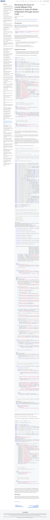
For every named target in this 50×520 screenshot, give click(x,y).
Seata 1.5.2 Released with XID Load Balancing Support (8, 41)
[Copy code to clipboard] (38, 31)
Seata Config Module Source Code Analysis (7, 93)
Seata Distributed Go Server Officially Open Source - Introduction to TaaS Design (8, 141)
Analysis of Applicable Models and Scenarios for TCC (7, 156)
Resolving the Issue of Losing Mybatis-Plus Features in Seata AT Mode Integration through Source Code (7, 122)
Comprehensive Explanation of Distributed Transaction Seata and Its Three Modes (8, 136)
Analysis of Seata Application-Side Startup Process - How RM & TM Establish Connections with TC (7, 65)
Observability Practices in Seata (7, 31)
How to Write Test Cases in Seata (7, 23)
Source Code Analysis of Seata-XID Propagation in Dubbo (7, 96)
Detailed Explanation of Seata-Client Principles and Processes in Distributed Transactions (8, 150)
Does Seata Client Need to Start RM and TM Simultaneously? (8, 129)
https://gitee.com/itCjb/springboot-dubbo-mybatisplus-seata (28, 19)
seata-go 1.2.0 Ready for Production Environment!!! (8, 33)
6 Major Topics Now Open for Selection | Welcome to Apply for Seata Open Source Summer (7, 36)
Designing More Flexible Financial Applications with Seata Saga (7, 133)
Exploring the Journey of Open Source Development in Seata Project (8, 25)
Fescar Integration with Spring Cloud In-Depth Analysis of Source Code (8, 144)
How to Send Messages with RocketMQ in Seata (7, 13)
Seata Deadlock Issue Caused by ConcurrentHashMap (7, 60)
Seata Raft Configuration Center (7, 16)
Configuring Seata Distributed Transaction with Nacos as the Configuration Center (7, 116)
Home (17, 1)
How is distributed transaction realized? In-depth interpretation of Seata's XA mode (8, 87)
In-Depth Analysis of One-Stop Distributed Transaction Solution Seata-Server (7, 153)
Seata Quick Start (5, 89)
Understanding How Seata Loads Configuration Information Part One (8, 6)
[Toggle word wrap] (37, 31)
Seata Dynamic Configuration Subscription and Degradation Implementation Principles (7, 108)
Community (23, 1)
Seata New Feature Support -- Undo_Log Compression (7, 57)
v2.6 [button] (19, 1)
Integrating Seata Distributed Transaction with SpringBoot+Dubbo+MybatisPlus (7, 126)
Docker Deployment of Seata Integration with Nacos (7, 113)
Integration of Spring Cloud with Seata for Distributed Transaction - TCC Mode (7, 69)
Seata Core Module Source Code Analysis (7, 103)
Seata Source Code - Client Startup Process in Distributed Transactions (8, 77)
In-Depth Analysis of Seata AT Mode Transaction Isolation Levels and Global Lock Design (8, 49)
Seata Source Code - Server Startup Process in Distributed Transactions (8, 84)
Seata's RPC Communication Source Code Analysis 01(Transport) (8, 18)
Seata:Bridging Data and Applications (6, 29)
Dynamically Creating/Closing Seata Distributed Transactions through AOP (8, 105)
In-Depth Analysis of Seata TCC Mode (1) (8, 46)
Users (28, 1)
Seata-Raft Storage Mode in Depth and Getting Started (7, 27)
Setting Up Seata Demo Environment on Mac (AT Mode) (8, 80)
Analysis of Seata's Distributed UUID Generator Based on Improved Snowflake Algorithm (8, 54)
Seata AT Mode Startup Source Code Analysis (8, 131)
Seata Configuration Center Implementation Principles (7, 111)
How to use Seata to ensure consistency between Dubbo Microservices (7, 161)
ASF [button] (38, 1)
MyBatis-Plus (20, 25)
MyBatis (29, 25)
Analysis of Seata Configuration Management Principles (7, 71)
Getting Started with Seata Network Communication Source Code (8, 9)
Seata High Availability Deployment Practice (8, 91)
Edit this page (17, 501)
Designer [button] (35, 1)
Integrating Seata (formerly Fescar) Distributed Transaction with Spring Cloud (8, 147)
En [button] (41, 1)
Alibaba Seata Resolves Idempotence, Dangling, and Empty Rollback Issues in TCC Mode (8, 43)
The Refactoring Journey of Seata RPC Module (7, 82)
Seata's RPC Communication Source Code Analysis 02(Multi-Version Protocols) (8, 21)
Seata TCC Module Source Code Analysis (7, 98)
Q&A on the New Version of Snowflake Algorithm (7, 52)
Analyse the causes (43, 4)
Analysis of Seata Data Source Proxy (8, 75)
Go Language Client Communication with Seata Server (8, 11)
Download (31, 1)
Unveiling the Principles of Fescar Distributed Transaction (7, 164)
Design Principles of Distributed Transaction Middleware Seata (7, 139)
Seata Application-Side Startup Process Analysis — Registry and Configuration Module (7, 62)
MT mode (4, 165)
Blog (26, 1)
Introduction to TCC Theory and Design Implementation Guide (7, 158)
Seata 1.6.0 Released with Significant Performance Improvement (8, 39)
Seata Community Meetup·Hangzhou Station (8, 100)
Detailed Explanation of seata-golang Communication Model (8, 74)
